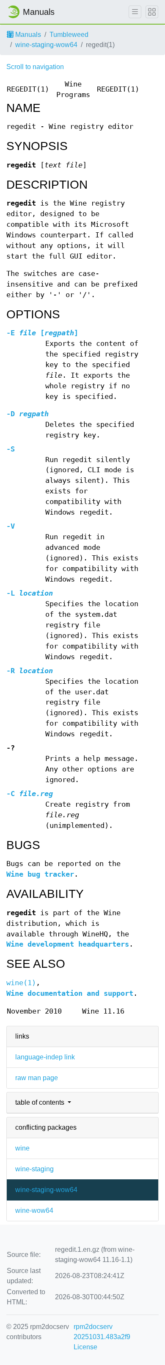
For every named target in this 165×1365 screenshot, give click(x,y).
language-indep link (45, 1057)
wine (22, 1148)
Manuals (27, 34)
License (85, 1347)
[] (42, 333)
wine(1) (21, 983)
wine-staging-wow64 (46, 44)
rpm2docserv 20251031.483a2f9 (102, 1331)
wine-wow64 (34, 1210)
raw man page (36, 1077)
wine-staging (34, 1169)
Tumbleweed (69, 34)
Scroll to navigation (35, 66)
